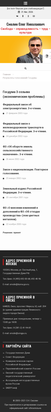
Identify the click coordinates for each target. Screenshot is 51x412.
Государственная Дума (18, 353)
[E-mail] (33, 16)
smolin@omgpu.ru (18, 333)
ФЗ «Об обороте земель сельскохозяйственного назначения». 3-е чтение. (18, 150)
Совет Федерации (15, 357)
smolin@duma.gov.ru (19, 284)
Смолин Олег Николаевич (25, 24)
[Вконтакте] (17, 16)
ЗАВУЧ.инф (11, 388)
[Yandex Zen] (28, 16)
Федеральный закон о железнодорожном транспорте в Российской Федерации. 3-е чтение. (25, 127)
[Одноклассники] (22, 16)
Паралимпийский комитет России (23, 368)
